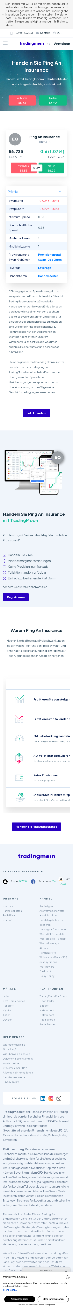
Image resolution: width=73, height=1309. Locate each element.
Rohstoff (8, 1005)
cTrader (44, 1005)
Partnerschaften (12, 910)
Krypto (7, 1010)
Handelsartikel (48, 952)
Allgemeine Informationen (18, 1072)
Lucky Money (47, 976)
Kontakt (45, 32)
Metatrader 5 (47, 1015)
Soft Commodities (14, 1001)
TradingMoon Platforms (53, 996)
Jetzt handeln (36, 413)
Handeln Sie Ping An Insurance (36, 826)
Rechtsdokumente (14, 1077)
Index (6, 996)
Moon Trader (47, 1001)
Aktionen (45, 948)
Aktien (6, 1015)
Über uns (8, 906)
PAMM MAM (9, 915)
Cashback (45, 971)
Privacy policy (11, 1081)
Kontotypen (47, 906)
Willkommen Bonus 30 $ (53, 957)
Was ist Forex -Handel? (53, 938)
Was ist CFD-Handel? (52, 934)
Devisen (7, 1019)
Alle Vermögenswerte (52, 910)
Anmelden (62, 44)
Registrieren (16, 597)
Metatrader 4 (47, 1010)
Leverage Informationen (53, 929)
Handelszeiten (48, 915)
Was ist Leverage (49, 943)
